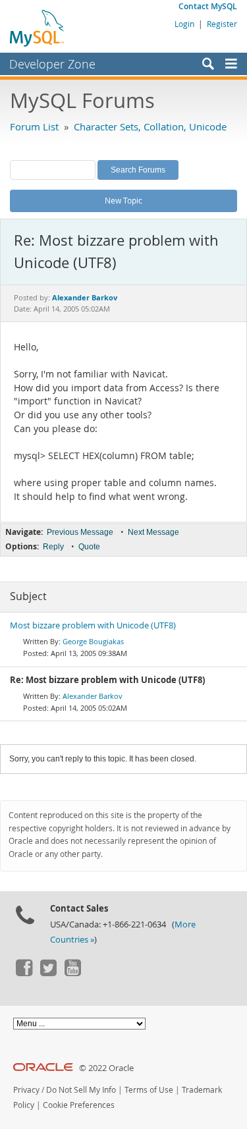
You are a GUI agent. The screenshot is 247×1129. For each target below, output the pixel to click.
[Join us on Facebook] (23, 973)
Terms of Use (148, 1090)
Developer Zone (52, 64)
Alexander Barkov (93, 696)
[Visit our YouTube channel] (72, 973)
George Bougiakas (93, 641)
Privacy (26, 1090)
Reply (53, 546)
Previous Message (80, 532)
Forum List (34, 126)
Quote (89, 546)
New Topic (123, 200)
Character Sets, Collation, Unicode (150, 126)
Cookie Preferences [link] (79, 1105)
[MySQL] (37, 27)
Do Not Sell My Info (81, 1090)
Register (222, 23)
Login (184, 23)
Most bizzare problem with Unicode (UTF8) (93, 625)
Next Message (153, 532)
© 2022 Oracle (106, 1068)
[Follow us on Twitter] (48, 973)
